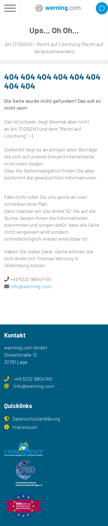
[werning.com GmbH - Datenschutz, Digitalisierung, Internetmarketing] (58, 8)
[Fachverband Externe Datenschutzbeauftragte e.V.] (54, 473)
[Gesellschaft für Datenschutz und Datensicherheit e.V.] (54, 506)
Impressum (24, 427)
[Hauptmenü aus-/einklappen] (10, 8)
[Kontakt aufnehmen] (102, 8)
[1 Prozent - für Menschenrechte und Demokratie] (54, 449)
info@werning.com (30, 286)
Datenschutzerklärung (36, 419)
